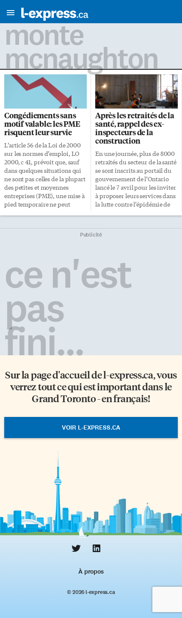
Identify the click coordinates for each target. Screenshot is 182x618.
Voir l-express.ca (91, 427)
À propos (90, 571)
